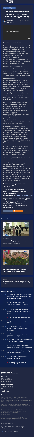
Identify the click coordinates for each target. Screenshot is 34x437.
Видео (5, 8)
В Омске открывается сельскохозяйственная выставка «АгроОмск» (17, 328)
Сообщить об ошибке (7, 423)
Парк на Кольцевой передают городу (17, 321)
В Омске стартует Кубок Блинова (20, 317)
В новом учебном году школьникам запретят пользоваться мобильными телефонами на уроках (19, 296)
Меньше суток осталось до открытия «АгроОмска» (17, 363)
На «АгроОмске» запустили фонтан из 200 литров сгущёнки (19, 340)
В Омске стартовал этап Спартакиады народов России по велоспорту (18, 304)
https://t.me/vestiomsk (25, 195)
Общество (12, 8)
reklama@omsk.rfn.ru (9, 388)
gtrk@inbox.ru (7, 381)
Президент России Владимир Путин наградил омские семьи (19, 351)
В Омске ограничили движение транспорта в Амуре (18, 335)
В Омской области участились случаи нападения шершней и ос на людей (18, 311)
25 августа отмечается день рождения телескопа (17, 357)
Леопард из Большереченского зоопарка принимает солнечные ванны (19, 346)
